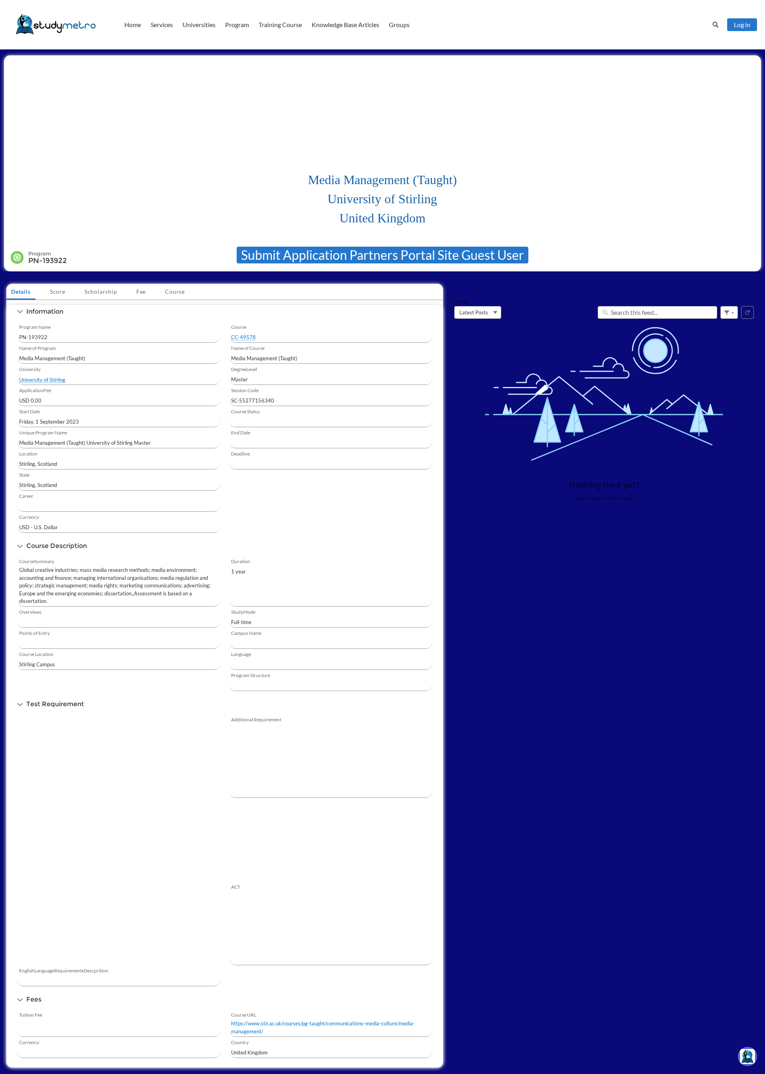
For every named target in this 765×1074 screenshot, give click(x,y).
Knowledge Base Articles (345, 24)
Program (237, 24)
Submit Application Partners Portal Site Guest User (382, 255)
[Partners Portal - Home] (56, 24)
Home (132, 24)
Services (162, 24)
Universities (199, 24)
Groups (399, 24)
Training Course (280, 24)
